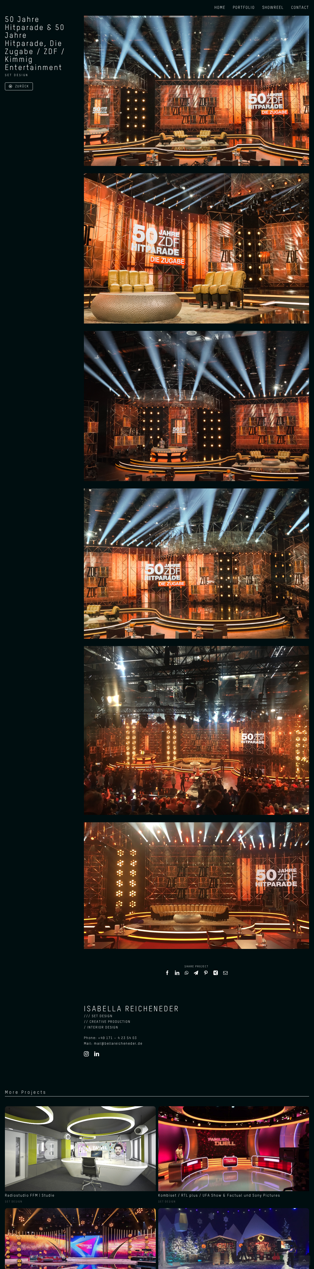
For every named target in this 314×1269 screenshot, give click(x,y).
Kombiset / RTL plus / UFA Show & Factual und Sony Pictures (219, 1195)
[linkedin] (97, 1054)
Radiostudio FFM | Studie (30, 1195)
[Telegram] (196, 975)
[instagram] (86, 1054)
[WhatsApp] (186, 975)
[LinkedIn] (177, 975)
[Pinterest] (206, 975)
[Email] (226, 975)
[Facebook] (167, 975)
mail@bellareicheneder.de (118, 1043)
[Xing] (216, 975)
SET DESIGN (16, 75)
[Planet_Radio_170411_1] (80, 1108)
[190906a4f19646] (80, 1210)
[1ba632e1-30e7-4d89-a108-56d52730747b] (233, 1210)
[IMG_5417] (233, 1108)
